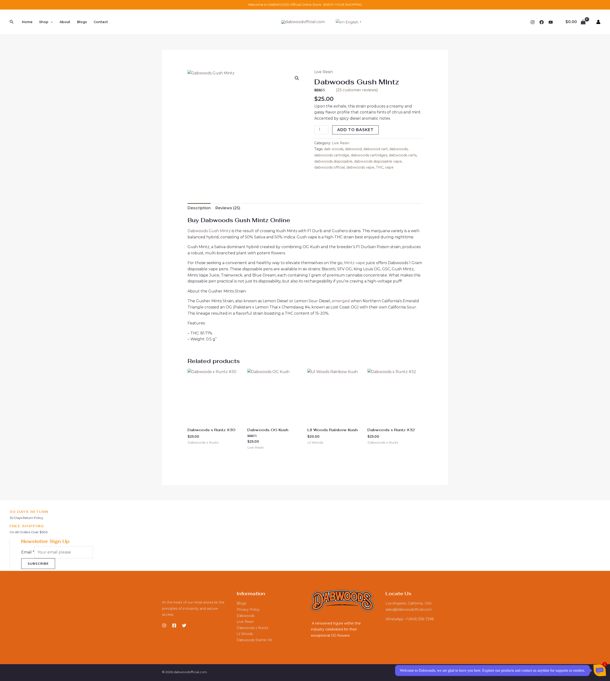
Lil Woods (245, 634)
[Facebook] (541, 22)
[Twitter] (184, 625)
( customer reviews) (357, 90)
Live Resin (323, 72)
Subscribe (38, 563)
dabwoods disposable (333, 161)
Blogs (82, 22)
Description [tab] (199, 208)
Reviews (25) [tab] (227, 208)
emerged (341, 301)
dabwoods (398, 149)
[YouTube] (551, 22)
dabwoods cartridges (369, 155)
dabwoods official (329, 167)
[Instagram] (532, 22)
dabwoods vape (360, 167)
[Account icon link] (598, 22)
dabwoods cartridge (331, 155)
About (65, 22)
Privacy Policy (248, 609)
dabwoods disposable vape (378, 161)
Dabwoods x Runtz (252, 628)
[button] (12, 22)
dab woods (333, 149)
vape (389, 167)
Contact (101, 22)
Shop (43, 22)
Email (27, 552)
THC (379, 167)
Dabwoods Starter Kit (254, 640)
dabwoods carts (403, 155)
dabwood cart (375, 149)
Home (27, 22)
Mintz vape (354, 263)
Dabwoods (245, 616)
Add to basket (355, 130)
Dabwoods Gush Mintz (209, 231)
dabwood (353, 149)
